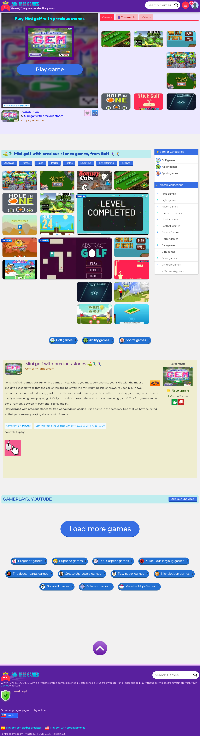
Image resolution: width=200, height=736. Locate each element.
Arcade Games (170, 232)
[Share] (95, 113)
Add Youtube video (182, 499)
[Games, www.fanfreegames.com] (20, 6)
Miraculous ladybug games (165, 561)
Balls (40, 163)
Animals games (97, 586)
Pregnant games (30, 561)
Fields (69, 163)
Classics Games (170, 219)
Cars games (168, 245)
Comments (127, 17)
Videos (146, 17)
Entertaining (106, 163)
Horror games (170, 239)
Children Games (171, 264)
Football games (171, 226)
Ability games (169, 166)
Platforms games (172, 213)
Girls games (168, 251)
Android (9, 163)
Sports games (170, 173)
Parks (54, 163)
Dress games (169, 258)
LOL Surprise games (114, 561)
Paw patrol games (131, 573)
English (11, 715)
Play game (50, 69)
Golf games (168, 160)
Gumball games (58, 586)
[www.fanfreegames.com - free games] (20, 676)
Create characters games (83, 573)
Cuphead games (71, 561)
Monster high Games (140, 586)
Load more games (100, 529)
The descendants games (30, 573)
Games (107, 17)
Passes (25, 163)
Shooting (86, 163)
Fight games (169, 200)
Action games (170, 206)
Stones (126, 163)
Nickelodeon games (175, 573)
